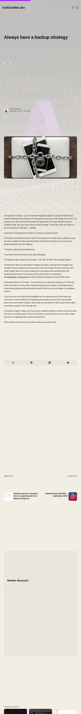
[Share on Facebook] (31, 362)
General (7, 63)
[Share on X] (13, 362)
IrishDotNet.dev (13, 7)
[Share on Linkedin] (49, 362)
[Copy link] (68, 362)
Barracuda (23, 277)
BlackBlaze (11, 277)
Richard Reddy (16, 109)
